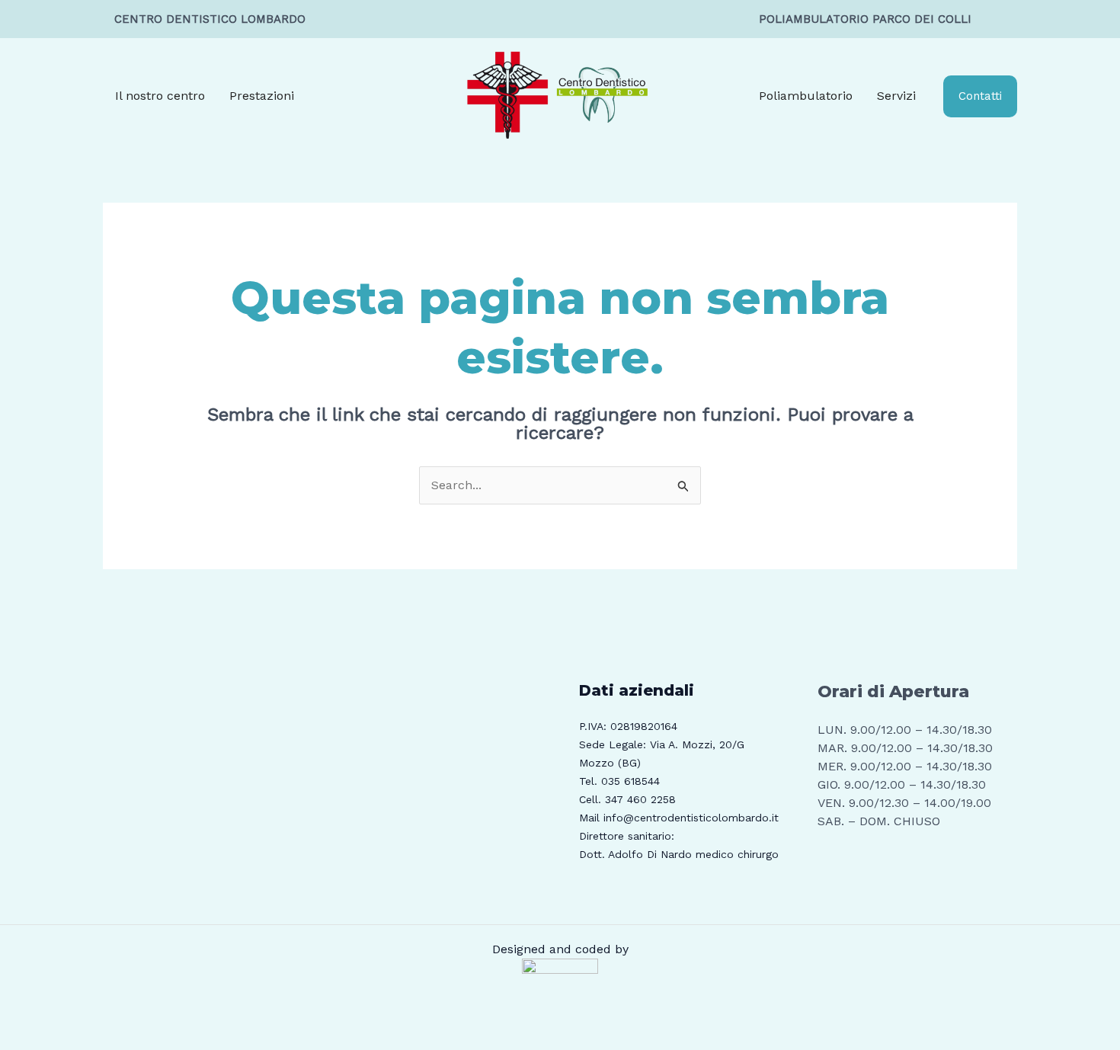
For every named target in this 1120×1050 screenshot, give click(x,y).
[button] (980, 96)
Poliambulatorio (806, 95)
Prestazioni (261, 95)
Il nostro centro (160, 95)
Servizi (896, 95)
